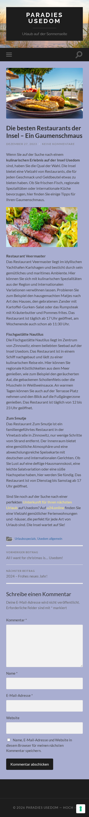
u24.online (55, 507)
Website (12, 718)
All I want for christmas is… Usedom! (34, 555)
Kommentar (16, 620)
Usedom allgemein (49, 539)
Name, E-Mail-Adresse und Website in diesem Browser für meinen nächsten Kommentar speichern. (39, 745)
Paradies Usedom (44, 18)
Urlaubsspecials (25, 539)
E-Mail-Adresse (19, 695)
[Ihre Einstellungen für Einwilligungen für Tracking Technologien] (80, 808)
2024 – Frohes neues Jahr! (26, 573)
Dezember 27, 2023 (21, 144)
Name (12, 673)
